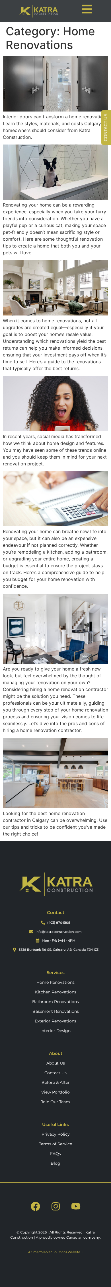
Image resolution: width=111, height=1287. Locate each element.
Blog (55, 1163)
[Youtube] (75, 1206)
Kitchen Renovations (55, 992)
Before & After (56, 1082)
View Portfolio (55, 1092)
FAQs (55, 1153)
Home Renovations (55, 982)
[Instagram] (55, 1206)
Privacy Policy (56, 1134)
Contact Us (55, 1072)
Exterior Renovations (55, 1021)
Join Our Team (55, 1101)
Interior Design (55, 1030)
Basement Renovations (55, 1011)
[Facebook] (35, 1206)
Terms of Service (55, 1143)
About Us (55, 1063)
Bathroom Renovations (55, 1001)
